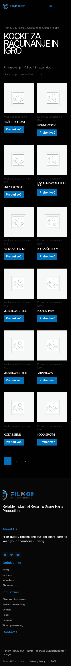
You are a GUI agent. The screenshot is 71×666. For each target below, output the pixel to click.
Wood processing (13, 625)
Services (7, 575)
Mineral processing (14, 604)
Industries (8, 580)
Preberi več (13, 129)
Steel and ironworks (14, 599)
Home (6, 569)
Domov (8, 27)
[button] (51, 5)
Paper (6, 614)
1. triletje (20, 27)
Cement (7, 609)
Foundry (8, 619)
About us (8, 585)
